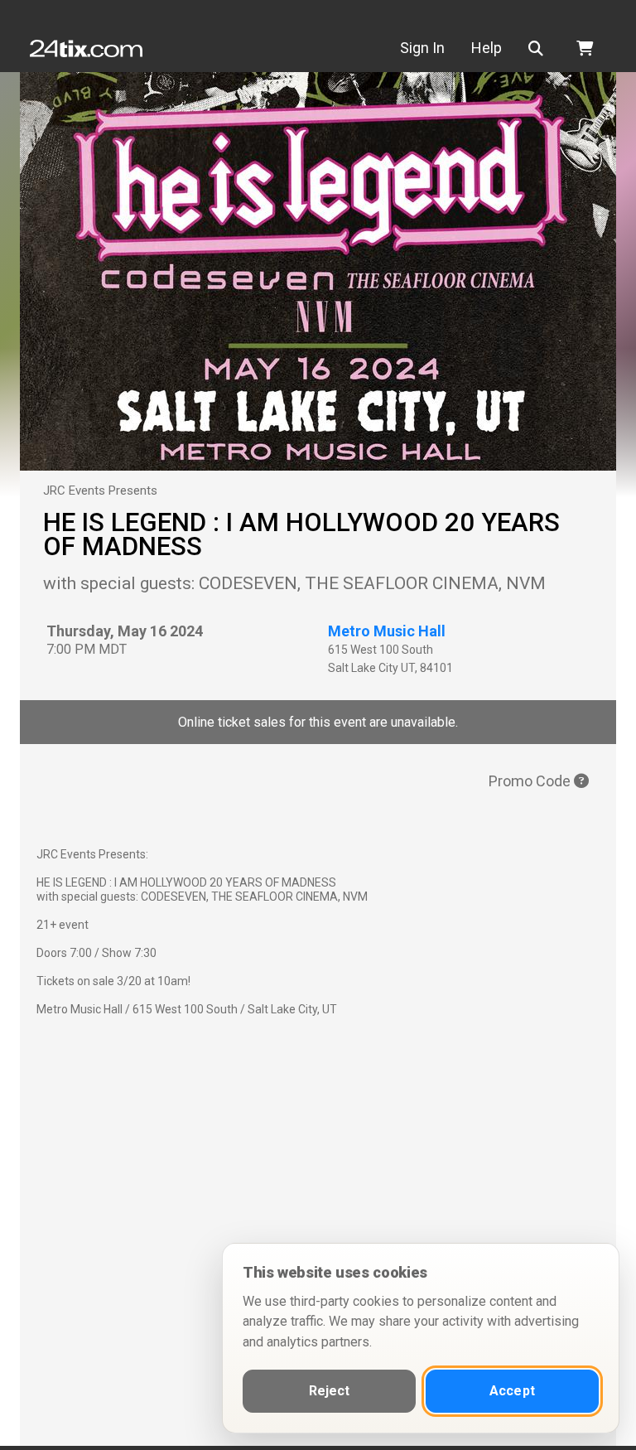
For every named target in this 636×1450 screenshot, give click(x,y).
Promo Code (531, 781)
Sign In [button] (422, 47)
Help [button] (486, 47)
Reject (329, 1391)
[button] (539, 48)
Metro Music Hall (387, 631)
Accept (512, 1391)
